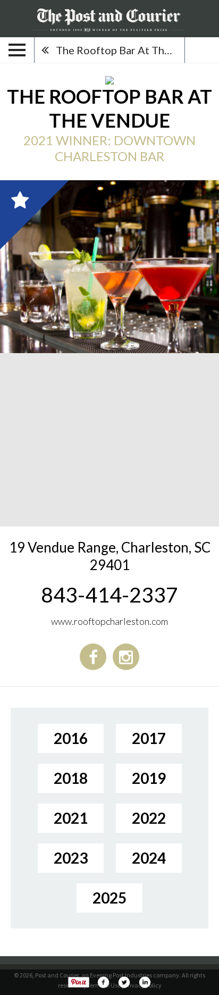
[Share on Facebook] (103, 982)
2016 (71, 738)
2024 (149, 858)
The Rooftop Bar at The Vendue (120, 50)
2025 (109, 898)
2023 (71, 858)
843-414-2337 (109, 594)
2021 (71, 818)
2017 (149, 738)
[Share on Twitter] (124, 982)
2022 (149, 818)
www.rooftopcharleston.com (109, 621)
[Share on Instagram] (144, 982)
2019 (149, 778)
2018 (71, 778)
